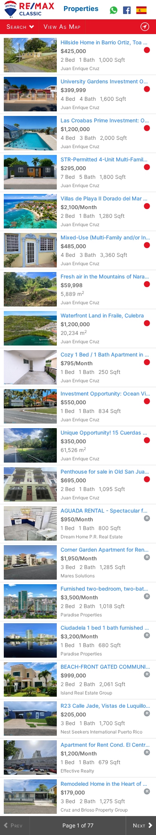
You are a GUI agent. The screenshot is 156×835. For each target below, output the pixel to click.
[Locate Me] (144, 26)
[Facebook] (127, 13)
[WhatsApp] (114, 13)
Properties (81, 9)
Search (16, 26)
